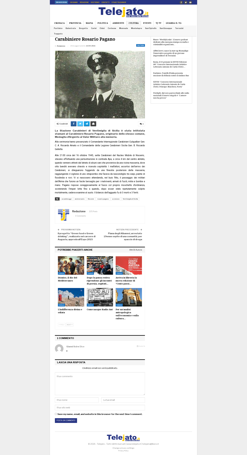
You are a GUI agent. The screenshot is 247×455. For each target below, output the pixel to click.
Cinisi (102, 28)
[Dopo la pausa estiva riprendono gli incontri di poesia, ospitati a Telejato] (100, 265)
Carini (93, 28)
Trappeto (58, 34)
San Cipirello (151, 28)
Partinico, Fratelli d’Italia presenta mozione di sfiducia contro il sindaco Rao (171, 74)
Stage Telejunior (119, 2)
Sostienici (95, 2)
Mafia (89, 23)
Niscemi (91, 199)
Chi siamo (74, 2)
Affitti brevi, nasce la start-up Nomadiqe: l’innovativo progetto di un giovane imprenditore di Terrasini (171, 53)
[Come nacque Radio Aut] (100, 297)
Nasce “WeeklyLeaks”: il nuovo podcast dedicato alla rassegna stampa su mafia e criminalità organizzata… (171, 42)
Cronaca (59, 23)
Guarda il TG (173, 23)
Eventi (147, 23)
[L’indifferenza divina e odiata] (71, 297)
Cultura (134, 23)
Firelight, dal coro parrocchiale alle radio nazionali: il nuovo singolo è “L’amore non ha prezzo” (171, 95)
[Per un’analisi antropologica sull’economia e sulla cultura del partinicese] (129, 297)
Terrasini (179, 28)
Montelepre (136, 28)
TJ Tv (158, 23)
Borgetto (83, 28)
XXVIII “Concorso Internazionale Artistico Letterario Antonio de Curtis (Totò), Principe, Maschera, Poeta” (169, 84)
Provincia (75, 23)
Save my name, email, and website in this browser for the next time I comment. (99, 414)
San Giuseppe (166, 28)
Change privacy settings (123, 448)
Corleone (112, 28)
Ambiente (118, 23)
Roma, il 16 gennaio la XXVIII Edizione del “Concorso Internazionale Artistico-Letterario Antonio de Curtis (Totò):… (170, 64)
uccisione (115, 199)
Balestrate (71, 28)
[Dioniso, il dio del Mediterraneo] (71, 265)
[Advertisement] (171, 152)
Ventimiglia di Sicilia (130, 199)
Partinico (58, 28)
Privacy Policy (123, 451)
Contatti (105, 2)
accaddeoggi (66, 199)
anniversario (79, 199)
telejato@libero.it (150, 444)
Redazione (84, 2)
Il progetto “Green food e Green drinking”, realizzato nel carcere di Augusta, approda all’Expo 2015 (76, 236)
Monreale (123, 28)
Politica (102, 23)
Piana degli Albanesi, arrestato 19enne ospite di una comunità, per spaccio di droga (123, 236)
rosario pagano (103, 199)
